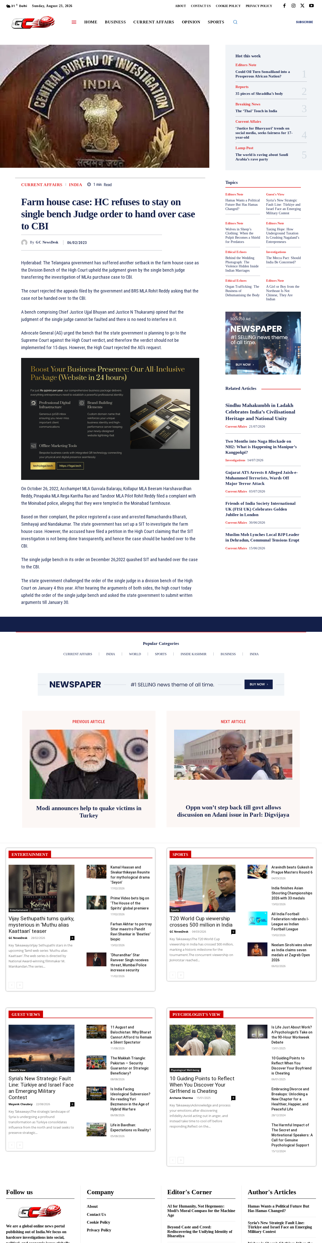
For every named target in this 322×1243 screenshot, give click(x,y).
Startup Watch (265, 211)
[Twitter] (302, 6)
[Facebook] (284, 6)
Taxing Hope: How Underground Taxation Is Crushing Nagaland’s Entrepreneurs (282, 235)
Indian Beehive (263, 179)
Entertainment (19, 910)
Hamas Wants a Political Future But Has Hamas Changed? (278, 1208)
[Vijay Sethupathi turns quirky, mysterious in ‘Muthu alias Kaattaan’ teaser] (41, 888)
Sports (175, 910)
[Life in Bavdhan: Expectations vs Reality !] (96, 1129)
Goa (253, 165)
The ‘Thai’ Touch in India (256, 111)
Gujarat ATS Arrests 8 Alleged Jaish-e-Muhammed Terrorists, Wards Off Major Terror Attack (261, 478)
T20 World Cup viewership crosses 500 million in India (201, 922)
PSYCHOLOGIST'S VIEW (196, 1014)
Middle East (244, 188)
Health (266, 170)
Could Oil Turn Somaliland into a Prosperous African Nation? (262, 74)
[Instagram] (293, 6)
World (239, 220)
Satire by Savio (253, 201)
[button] (235, 22)
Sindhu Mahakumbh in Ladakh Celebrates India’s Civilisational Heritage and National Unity (260, 411)
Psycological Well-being (185, 1070)
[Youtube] (311, 6)
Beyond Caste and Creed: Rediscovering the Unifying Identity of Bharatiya (199, 1231)
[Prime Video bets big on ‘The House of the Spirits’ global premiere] (96, 902)
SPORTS (180, 854)
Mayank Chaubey (20, 1104)
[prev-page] (12, 985)
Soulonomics (246, 206)
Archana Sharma (181, 1098)
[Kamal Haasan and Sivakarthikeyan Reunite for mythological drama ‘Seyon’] (96, 872)
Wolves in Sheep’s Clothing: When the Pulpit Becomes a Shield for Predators (242, 235)
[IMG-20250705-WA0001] (110, 419)
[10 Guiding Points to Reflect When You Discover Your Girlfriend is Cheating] (202, 1048)
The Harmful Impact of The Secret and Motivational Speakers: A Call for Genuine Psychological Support (292, 1135)
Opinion (278, 188)
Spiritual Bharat (273, 206)
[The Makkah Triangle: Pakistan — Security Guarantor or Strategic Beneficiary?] (96, 1062)
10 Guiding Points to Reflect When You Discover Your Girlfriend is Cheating (202, 1084)
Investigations (268, 183)
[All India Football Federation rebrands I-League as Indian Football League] (257, 918)
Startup (242, 211)
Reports (242, 87)
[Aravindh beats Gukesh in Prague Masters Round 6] (257, 872)
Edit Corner (268, 147)
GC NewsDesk (47, 242)
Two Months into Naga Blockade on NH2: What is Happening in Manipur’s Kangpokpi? (261, 447)
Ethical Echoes (250, 156)
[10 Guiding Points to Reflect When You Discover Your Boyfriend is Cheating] (257, 1062)
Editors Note (245, 65)
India (75, 185)
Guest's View (246, 170)
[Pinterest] (145, 242)
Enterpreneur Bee (261, 152)
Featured (242, 161)
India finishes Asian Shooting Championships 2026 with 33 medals (291, 893)
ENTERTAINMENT (30, 854)
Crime (268, 143)
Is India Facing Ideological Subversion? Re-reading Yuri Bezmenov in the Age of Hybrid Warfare (130, 1099)
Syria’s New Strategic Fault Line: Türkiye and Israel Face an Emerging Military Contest (41, 1087)
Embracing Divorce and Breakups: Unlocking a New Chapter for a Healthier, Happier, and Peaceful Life (290, 1099)
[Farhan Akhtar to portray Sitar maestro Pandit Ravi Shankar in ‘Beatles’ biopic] (96, 928)
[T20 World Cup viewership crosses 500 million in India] (202, 888)
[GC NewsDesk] (25, 242)
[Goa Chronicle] (33, 23)
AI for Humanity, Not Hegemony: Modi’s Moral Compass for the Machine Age (201, 1210)
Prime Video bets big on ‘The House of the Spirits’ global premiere (129, 903)
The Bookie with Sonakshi (259, 215)
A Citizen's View (262, 134)
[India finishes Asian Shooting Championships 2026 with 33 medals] (257, 892)
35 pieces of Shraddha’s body (259, 94)
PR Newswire (250, 192)
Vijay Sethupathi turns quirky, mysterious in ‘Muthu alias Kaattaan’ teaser (41, 925)
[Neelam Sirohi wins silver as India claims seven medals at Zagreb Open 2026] (257, 949)
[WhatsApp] (157, 242)
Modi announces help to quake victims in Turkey (88, 812)
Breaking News (247, 104)
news (262, 188)
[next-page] (20, 985)
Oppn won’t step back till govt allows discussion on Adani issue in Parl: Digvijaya (233, 811)
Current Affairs (41, 185)
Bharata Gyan (244, 138)
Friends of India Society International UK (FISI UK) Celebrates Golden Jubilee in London (260, 509)
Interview (245, 183)
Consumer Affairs (244, 143)
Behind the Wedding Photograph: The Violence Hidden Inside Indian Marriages (242, 264)
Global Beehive (266, 161)
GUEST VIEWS (26, 1014)
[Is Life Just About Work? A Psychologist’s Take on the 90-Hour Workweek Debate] (257, 1032)
